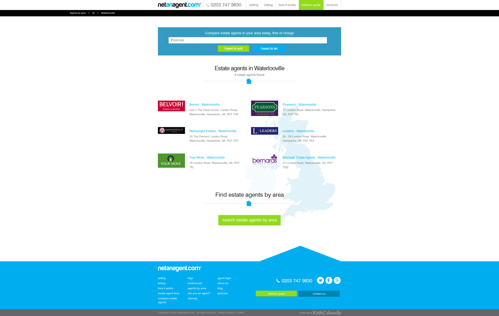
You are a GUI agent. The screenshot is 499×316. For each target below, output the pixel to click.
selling (253, 5)
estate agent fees (168, 293)
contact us (319, 293)
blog (220, 288)
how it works (287, 5)
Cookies (239, 312)
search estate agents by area (249, 220)
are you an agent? (199, 293)
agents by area (197, 288)
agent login (224, 278)
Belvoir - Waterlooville (204, 104)
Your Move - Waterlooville (207, 157)
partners (223, 293)
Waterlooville (108, 13)
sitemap (192, 298)
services (332, 5)
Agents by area (78, 13)
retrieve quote (311, 5)
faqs (190, 278)
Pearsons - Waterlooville (299, 104)
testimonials (195, 283)
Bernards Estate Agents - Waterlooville (309, 157)
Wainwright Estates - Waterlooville (212, 131)
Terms (221, 312)
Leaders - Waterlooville (298, 131)
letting (268, 5)
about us (223, 283)
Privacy (230, 312)
